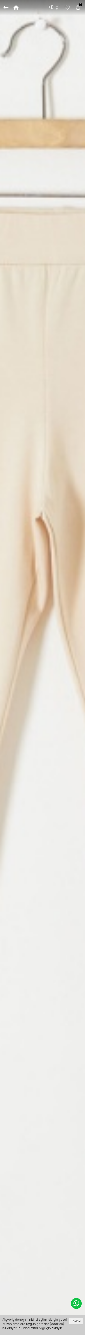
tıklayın (57, 1328)
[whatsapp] (76, 1303)
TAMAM (76, 1321)
